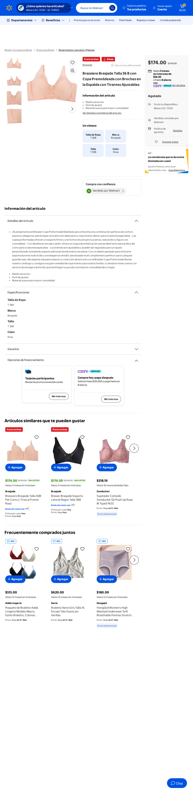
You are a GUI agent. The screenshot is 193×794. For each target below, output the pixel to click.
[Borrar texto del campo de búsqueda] (103, 8)
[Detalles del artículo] (136, 221)
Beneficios (53, 20)
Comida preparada (170, 20)
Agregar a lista (170, 141)
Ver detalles (178, 85)
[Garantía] (136, 349)
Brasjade (87, 64)
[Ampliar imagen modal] (72, 70)
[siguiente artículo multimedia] (72, 109)
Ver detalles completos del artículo (102, 112)
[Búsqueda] (112, 8)
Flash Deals (125, 20)
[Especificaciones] (136, 292)
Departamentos (21, 20)
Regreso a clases (146, 20)
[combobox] (96, 8)
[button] (134, 8)
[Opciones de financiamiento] (136, 359)
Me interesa (59, 396)
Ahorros (109, 20)
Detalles (177, 130)
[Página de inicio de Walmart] (9, 8)
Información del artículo (25, 208)
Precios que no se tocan (87, 20)
